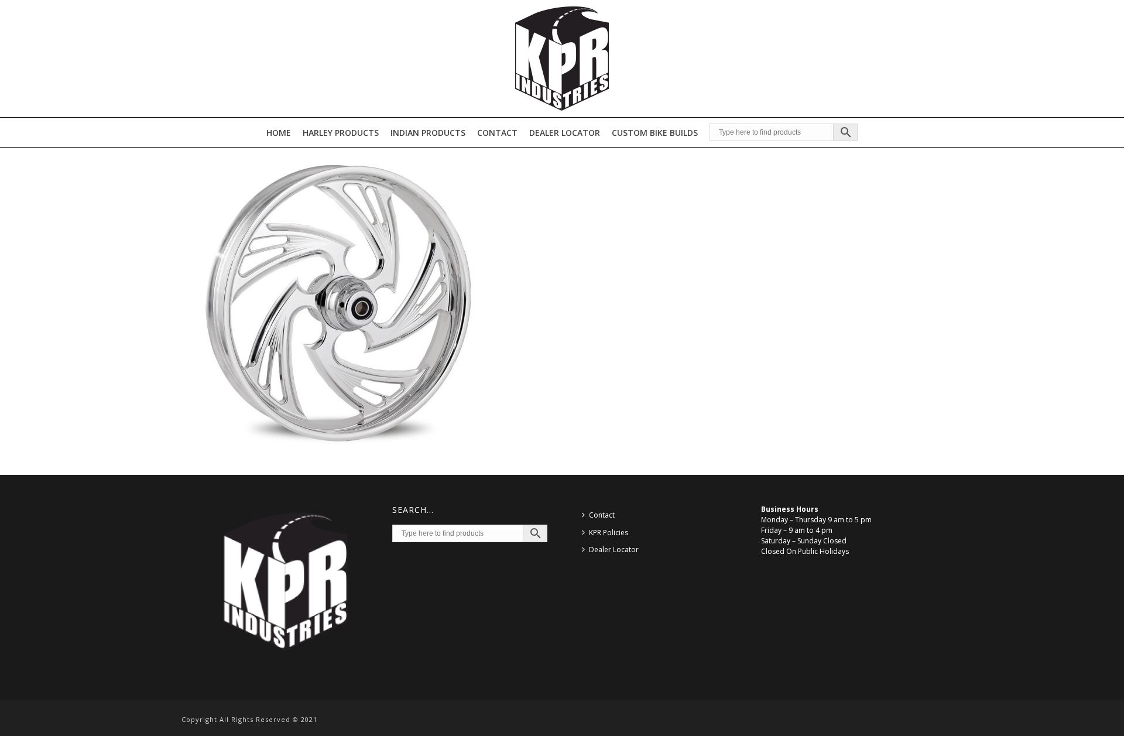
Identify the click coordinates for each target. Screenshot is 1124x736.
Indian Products (427, 132)
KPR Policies (608, 533)
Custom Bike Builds (655, 132)
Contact (497, 132)
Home (278, 132)
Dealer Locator (564, 132)
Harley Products (341, 132)
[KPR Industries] (562, 58)
